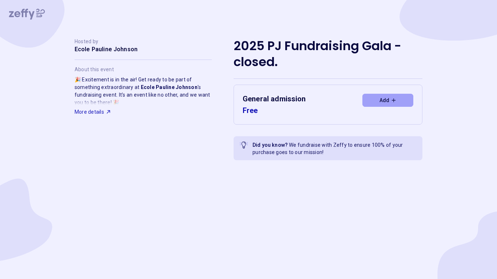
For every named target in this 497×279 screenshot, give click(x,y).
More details (89, 112)
